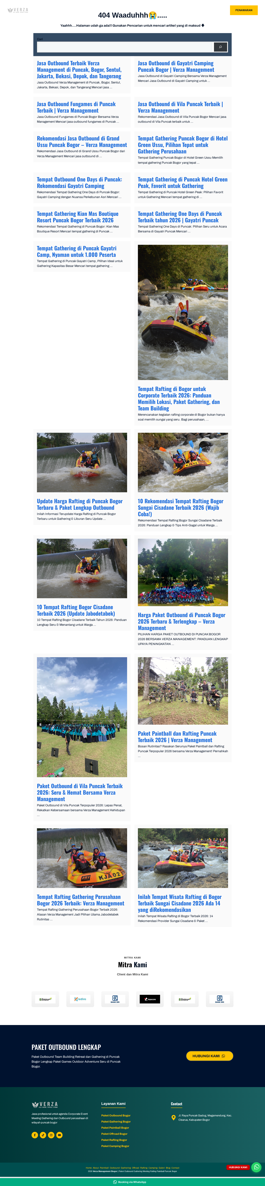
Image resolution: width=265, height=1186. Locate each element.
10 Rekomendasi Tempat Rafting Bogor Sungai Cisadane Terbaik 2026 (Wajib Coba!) (180, 507)
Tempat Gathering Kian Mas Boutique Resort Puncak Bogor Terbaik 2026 (77, 216)
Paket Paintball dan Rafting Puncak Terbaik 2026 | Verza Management (177, 736)
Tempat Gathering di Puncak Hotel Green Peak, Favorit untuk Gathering (183, 182)
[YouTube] (59, 1135)
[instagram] (51, 1135)
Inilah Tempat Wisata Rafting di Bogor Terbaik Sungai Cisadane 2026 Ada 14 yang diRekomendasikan (180, 903)
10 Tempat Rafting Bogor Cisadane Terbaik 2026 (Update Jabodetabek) (76, 610)
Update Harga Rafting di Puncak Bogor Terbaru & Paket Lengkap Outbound (80, 504)
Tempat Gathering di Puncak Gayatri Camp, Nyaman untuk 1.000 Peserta (76, 251)
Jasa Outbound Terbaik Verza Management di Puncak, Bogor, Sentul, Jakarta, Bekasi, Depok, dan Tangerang (79, 69)
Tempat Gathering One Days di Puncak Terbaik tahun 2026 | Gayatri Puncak (180, 216)
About (142, 10)
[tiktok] (43, 1135)
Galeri (181, 10)
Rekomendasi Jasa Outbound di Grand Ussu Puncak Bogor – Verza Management (82, 141)
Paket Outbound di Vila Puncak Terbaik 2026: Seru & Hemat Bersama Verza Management (80, 792)
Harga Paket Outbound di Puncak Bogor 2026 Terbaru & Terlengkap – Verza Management (181, 621)
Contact (199, 10)
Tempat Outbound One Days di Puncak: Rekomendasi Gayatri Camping (79, 182)
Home (127, 10)
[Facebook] (35, 1135)
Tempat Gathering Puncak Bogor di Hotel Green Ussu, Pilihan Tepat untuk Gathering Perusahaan (183, 144)
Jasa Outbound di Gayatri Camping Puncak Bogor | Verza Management (176, 66)
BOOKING (217, 10)
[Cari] (220, 47)
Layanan (159, 10)
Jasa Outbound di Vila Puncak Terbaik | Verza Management (180, 107)
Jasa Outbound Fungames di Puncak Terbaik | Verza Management (76, 107)
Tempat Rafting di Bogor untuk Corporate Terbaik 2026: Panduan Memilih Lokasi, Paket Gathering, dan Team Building (179, 398)
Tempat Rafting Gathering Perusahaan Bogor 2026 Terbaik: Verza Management (80, 899)
